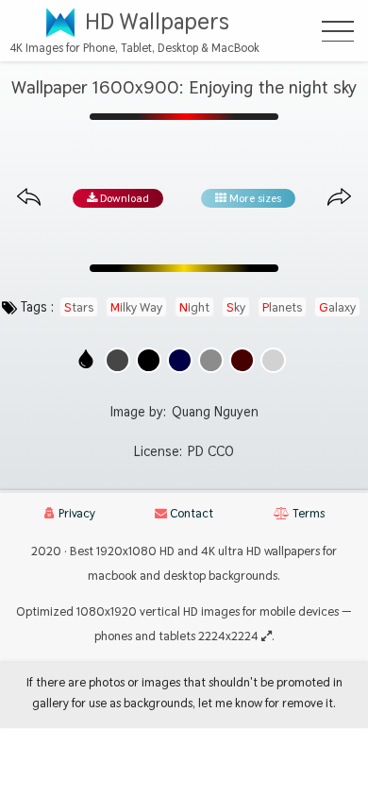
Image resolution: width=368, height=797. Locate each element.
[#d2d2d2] (273, 360)
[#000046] (179, 360)
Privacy (75, 513)
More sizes (253, 198)
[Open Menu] (338, 31)
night (194, 306)
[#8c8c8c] (211, 360)
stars (78, 306)
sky (235, 306)
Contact (190, 513)
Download (123, 198)
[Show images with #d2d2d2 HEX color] (273, 360)
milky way (136, 306)
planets (282, 306)
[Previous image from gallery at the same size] (29, 198)
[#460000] (242, 360)
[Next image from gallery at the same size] (339, 198)
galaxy (337, 306)
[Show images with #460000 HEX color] (242, 360)
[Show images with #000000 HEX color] (148, 360)
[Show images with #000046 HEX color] (179, 360)
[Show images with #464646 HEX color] (117, 360)
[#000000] (148, 360)
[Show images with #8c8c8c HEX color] (211, 360)
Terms (307, 513)
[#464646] (117, 360)
